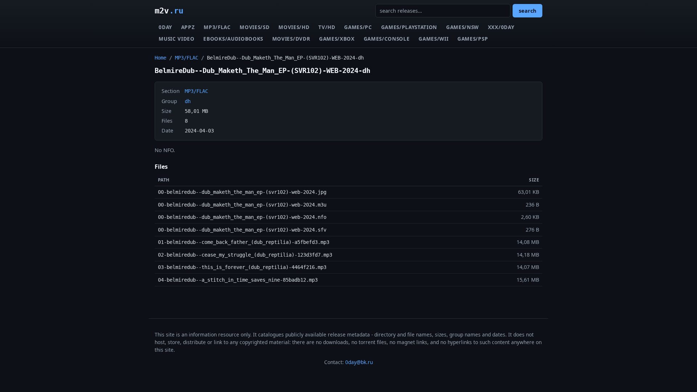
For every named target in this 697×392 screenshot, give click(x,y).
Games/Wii (433, 38)
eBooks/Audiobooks (233, 38)
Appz (188, 27)
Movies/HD (293, 27)
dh (188, 101)
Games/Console (387, 38)
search (527, 10)
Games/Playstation (409, 27)
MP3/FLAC (217, 27)
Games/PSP (472, 38)
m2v (169, 11)
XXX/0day (501, 27)
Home (160, 58)
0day (165, 27)
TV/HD (326, 27)
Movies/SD (254, 27)
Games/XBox (337, 38)
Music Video (176, 38)
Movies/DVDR (291, 38)
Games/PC (358, 27)
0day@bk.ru (359, 362)
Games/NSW (462, 27)
